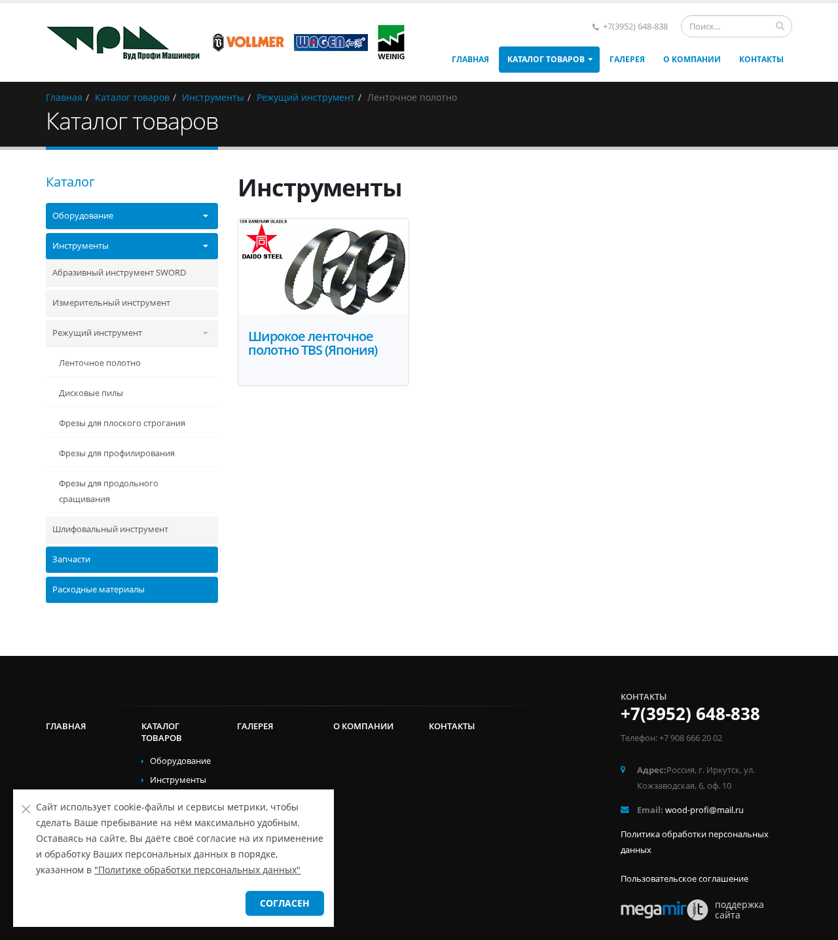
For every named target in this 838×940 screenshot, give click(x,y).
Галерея (627, 59)
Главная (470, 59)
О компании (692, 59)
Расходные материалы (98, 589)
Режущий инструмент (97, 332)
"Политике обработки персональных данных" (197, 869)
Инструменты (80, 245)
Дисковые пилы (91, 393)
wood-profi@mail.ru (704, 810)
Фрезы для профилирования (117, 453)
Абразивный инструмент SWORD (119, 272)
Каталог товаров (546, 59)
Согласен (285, 903)
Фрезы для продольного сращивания (108, 491)
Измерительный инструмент (111, 302)
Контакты (761, 59)
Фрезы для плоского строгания (122, 423)
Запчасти (71, 559)
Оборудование (82, 215)
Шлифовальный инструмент (110, 529)
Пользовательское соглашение (684, 878)
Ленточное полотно (100, 363)
